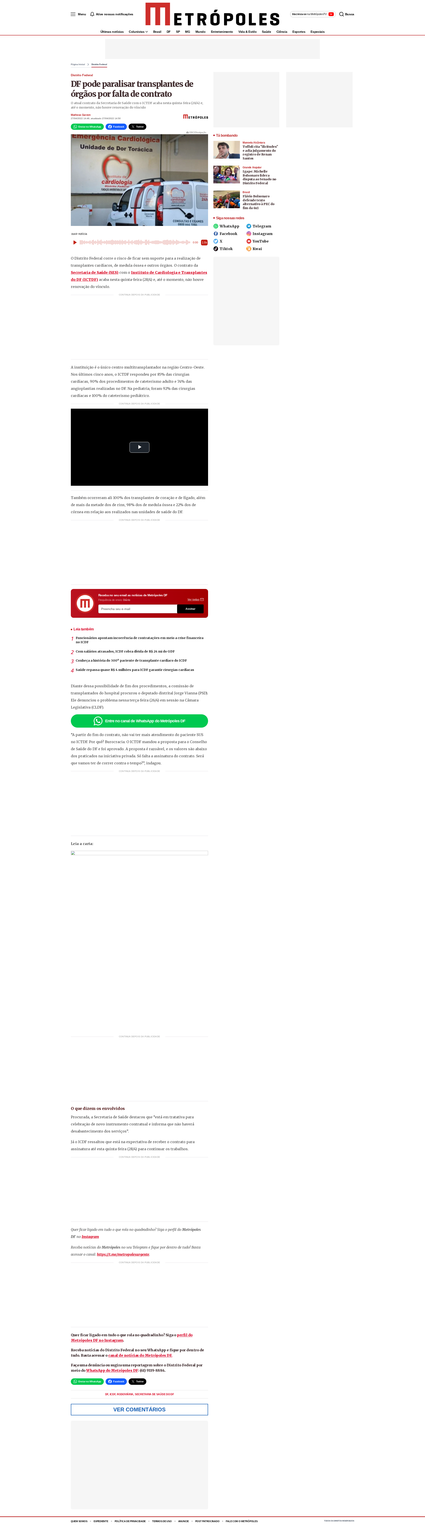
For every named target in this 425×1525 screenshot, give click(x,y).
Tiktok (226, 249)
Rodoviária (125, 1394)
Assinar (190, 608)
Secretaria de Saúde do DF (154, 1394)
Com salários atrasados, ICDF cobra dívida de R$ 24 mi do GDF (125, 651)
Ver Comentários (139, 1409)
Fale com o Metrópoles (241, 1521)
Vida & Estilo (247, 31)
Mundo (200, 31)
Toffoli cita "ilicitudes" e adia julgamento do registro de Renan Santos (260, 152)
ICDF (113, 1394)
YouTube (261, 241)
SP (178, 31)
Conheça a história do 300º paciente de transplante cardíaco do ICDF (131, 660)
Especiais (318, 31)
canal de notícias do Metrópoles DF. (140, 1355)
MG (187, 31)
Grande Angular (252, 167)
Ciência (281, 31)
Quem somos (79, 1521)
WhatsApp (229, 226)
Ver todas (193, 599)
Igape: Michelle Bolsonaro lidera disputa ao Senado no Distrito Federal (259, 177)
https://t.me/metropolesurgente (123, 1254)
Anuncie (183, 1521)
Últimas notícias (112, 31)
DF (169, 31)
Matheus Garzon (81, 115)
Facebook (228, 233)
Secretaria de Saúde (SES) (94, 272)
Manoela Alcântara (254, 142)
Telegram (262, 226)
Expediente (101, 1521)
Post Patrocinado (207, 1521)
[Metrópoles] (212, 14)
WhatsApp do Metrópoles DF (112, 1370)
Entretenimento (222, 31)
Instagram (90, 1236)
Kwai (257, 249)
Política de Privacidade (130, 1521)
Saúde (266, 31)
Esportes (298, 31)
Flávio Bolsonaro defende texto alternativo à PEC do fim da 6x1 (258, 202)
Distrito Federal (99, 64)
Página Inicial (78, 64)
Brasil (157, 31)
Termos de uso (162, 1521)
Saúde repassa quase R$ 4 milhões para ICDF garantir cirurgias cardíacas (135, 670)
